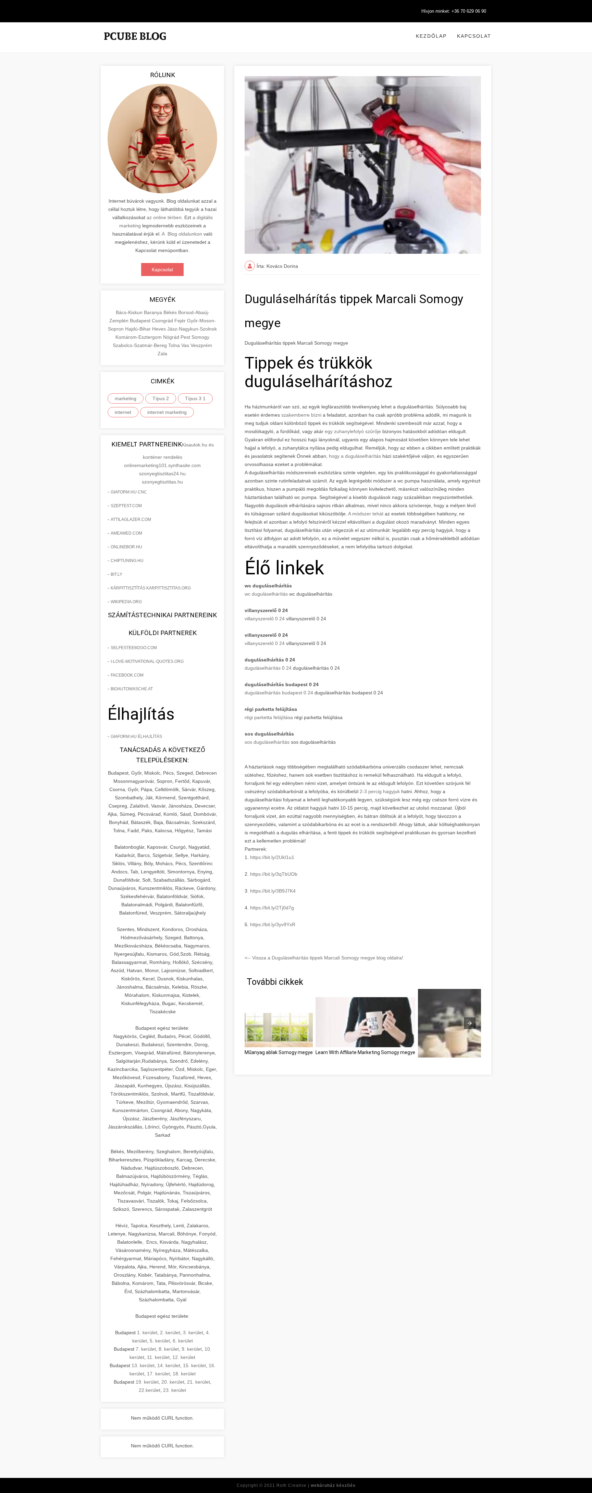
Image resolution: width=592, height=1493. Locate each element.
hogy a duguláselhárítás (355, 456)
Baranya (153, 312)
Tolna (174, 345)
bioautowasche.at (132, 688)
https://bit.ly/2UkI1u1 (272, 857)
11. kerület (158, 1357)
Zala (162, 353)
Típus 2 (160, 398)
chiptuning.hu (127, 560)
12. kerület (183, 1357)
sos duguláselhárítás (267, 742)
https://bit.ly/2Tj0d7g (272, 907)
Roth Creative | (316, 1485)
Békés (170, 312)
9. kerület (192, 1349)
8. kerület (169, 1349)
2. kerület (170, 1332)
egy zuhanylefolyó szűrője (353, 431)
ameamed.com (126, 533)
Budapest (141, 320)
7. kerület (146, 1349)
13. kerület (143, 1365)
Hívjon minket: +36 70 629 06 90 (453, 11)
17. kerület (158, 1373)
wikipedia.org (126, 601)
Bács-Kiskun (130, 312)
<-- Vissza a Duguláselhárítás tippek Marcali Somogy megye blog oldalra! (324, 957)
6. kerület (183, 1340)
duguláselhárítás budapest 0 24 (279, 692)
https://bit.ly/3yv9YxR (272, 924)
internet (123, 412)
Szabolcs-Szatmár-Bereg (140, 345)
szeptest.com (126, 505)
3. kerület (193, 1332)
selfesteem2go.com (134, 647)
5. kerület (160, 1340)
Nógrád (172, 337)
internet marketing (167, 412)
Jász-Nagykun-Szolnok (192, 329)
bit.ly (116, 574)
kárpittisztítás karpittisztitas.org (151, 588)
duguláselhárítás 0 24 (268, 668)
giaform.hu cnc (129, 492)
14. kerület (168, 1365)
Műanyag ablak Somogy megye (279, 1052)
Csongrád (163, 320)
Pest (186, 337)
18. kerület (184, 1373)
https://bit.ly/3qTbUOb (273, 874)
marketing (125, 398)
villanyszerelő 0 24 (265, 618)
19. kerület (147, 1382)
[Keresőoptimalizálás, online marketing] (135, 44)
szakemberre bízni (301, 415)
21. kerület (198, 1382)
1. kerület (147, 1332)
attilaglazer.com (131, 519)
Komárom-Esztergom (139, 337)
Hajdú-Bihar (138, 329)
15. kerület (194, 1365)
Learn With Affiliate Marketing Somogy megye (365, 1052)
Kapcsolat (474, 36)
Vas (185, 345)
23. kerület (174, 1390)
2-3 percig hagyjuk (380, 791)
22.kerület (149, 1390)
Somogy (200, 337)
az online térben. (165, 217)
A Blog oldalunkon (182, 234)
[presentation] (470, 1023)
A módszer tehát (365, 513)
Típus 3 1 (195, 398)
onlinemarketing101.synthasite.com (162, 465)
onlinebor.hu (126, 547)
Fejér (180, 320)
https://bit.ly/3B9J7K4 (273, 891)
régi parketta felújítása (269, 717)
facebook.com (127, 675)
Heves (159, 329)
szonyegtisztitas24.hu (162, 473)
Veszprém (201, 345)
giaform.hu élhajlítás (136, 736)
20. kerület (172, 1382)
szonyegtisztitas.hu (162, 482)
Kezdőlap (431, 36)
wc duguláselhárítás (266, 594)
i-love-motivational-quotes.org (147, 661)
